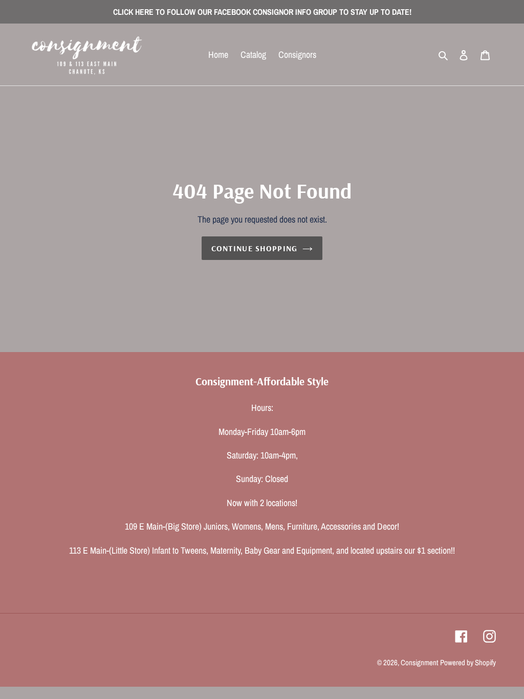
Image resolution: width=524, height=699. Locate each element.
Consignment (419, 662)
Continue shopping (254, 248)
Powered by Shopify (468, 662)
